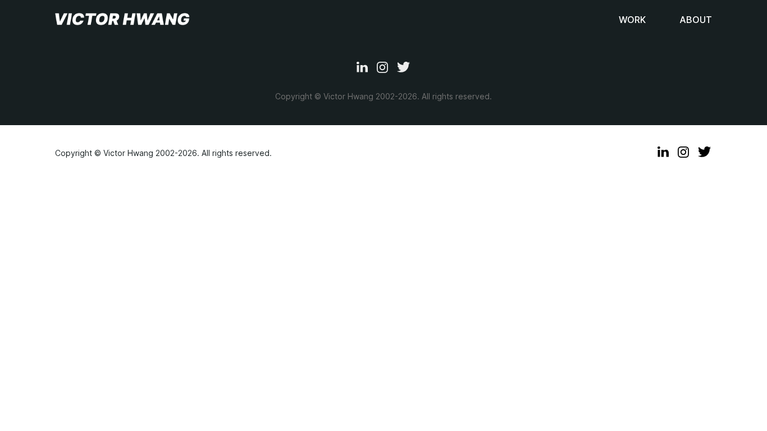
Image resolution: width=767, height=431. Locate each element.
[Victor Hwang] (122, 20)
